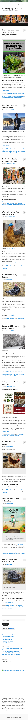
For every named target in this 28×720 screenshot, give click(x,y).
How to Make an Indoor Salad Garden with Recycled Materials (11, 32)
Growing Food (21, 93)
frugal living (21, 434)
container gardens (9, 95)
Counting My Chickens (12, 8)
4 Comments (24, 31)
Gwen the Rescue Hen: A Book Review (10, 499)
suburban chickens (18, 491)
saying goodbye (5, 320)
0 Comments (24, 106)
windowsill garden (17, 97)
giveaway (4, 435)
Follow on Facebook (7, 665)
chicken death (21, 318)
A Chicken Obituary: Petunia (8, 656)
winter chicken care (10, 152)
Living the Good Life (10, 434)
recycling (8, 96)
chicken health (15, 267)
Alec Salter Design (10, 248)
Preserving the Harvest (7, 641)
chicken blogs (9, 204)
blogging (19, 148)
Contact (21, 24)
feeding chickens (8, 151)
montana (20, 151)
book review (9, 553)
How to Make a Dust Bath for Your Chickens (11, 560)
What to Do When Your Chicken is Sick (10, 213)
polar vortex (12, 374)
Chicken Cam (14, 24)
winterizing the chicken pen (8, 375)
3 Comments (24, 160)
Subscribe (5, 624)
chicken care (7, 150)
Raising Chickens (10, 148)
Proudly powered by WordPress (14, 717)
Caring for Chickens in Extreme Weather (10, 327)
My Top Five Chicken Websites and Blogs (10, 160)
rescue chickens (10, 491)
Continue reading (5, 90)
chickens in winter (6, 374)
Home (3, 24)
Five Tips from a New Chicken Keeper (10, 106)
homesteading (10, 435)
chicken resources (15, 150)
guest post (15, 151)
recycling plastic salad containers (17, 96)
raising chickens (9, 206)
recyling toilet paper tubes (7, 97)
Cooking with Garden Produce (9, 635)
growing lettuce (17, 95)
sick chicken (21, 267)
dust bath (14, 606)
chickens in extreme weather (18, 373)
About (8, 24)
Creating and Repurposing (11, 93)
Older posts (5, 613)
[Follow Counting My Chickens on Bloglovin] (8, 629)
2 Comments (24, 275)
